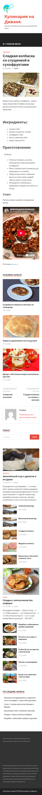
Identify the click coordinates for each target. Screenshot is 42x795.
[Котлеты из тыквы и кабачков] (10, 645)
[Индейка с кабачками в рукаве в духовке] (10, 632)
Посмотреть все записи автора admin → (28, 417)
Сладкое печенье (26, 531)
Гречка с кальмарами (27, 662)
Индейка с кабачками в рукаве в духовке (28, 625)
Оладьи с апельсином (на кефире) (18, 714)
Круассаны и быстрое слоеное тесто (28, 557)
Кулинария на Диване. (19, 19)
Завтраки (6, 52)
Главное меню (13, 44)
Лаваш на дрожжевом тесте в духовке (20, 341)
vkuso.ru (14, 264)
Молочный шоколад (27, 518)
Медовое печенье (26, 543)
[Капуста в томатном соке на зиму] (10, 682)
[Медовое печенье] (10, 551)
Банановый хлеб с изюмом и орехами (19, 711)
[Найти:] (21, 437)
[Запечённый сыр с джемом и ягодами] (21, 471)
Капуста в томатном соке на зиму (27, 675)
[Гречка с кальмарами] (10, 670)
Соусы (5, 597)
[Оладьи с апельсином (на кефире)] (21, 595)
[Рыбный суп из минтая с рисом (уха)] (10, 657)
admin (16, 68)
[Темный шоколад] (10, 514)
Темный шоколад (26, 506)
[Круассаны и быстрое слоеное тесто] (10, 564)
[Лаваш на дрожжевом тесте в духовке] (21, 338)
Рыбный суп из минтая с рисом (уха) (28, 650)
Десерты (6, 473)
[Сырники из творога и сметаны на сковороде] (21, 302)
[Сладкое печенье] (10, 539)
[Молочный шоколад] (10, 526)
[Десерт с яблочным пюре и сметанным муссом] (21, 372)
